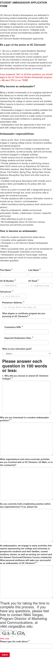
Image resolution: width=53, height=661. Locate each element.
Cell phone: (6, 291)
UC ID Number (8, 280)
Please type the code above (15, 641)
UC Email (33, 280)
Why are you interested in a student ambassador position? (24, 419)
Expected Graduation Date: (18, 337)
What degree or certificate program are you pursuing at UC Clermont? (23, 315)
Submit (5, 654)
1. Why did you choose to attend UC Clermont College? (25, 377)
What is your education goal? (17, 348)
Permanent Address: (13, 302)
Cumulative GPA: (13, 327)
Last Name (34, 269)
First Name (6, 269)
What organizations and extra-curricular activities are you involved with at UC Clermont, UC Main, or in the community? (26, 462)
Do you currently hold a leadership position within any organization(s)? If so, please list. (25, 505)
